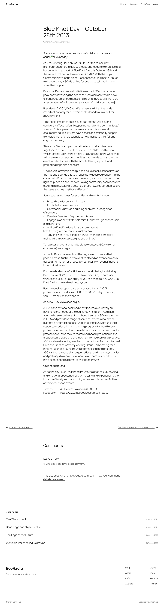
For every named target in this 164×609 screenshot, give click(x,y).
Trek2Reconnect (16, 519)
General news (65, 42)
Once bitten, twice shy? (21, 427)
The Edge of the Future (19, 535)
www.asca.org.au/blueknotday (61, 279)
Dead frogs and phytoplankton (24, 527)
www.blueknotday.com (74, 282)
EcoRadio (12, 4)
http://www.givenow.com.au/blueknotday (67, 231)
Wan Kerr (54, 42)
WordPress (154, 602)
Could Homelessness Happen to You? (136, 427)
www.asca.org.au (70, 302)
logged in (60, 463)
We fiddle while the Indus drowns (25, 543)
